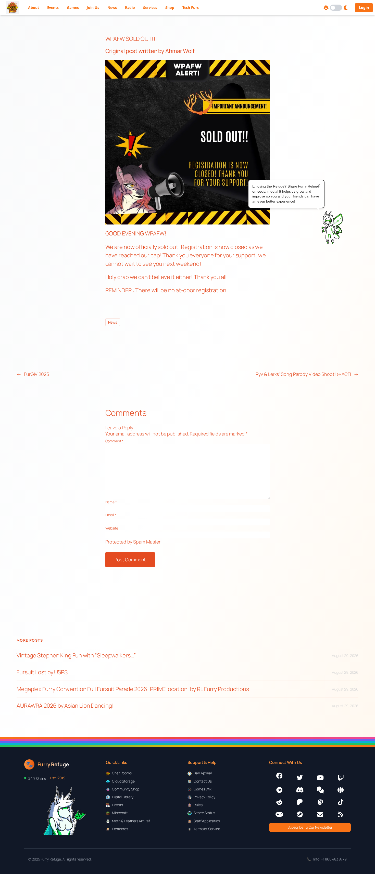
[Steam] (300, 814)
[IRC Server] (340, 790)
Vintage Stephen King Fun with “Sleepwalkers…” (76, 655)
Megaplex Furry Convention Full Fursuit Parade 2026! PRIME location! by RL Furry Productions (133, 689)
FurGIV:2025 (36, 374)
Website (111, 528)
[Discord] (300, 790)
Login (364, 7)
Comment (114, 441)
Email (110, 514)
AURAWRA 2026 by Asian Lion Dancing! (65, 706)
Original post (121, 51)
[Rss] (340, 814)
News (112, 322)
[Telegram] (279, 790)
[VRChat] (279, 814)
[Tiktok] (340, 802)
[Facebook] (279, 776)
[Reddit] (279, 802)
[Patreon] (300, 802)
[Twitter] (300, 778)
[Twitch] (340, 778)
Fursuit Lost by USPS (42, 672)
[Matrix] (320, 790)
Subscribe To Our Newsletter (310, 827)
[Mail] (320, 814)
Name (111, 501)
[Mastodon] (320, 802)
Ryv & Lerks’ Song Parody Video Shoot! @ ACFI (303, 374)
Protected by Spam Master (133, 542)
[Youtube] (320, 778)
